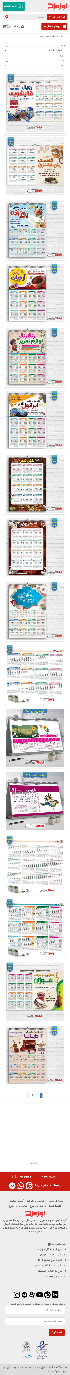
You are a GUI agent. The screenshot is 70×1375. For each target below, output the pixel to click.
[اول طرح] (57, 6)
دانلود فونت (54, 1206)
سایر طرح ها (50, 36)
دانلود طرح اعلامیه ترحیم (48, 1266)
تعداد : (62, 60)
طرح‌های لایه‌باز (54, 26)
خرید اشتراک (10, 6)
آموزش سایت (17, 1201)
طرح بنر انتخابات (53, 1276)
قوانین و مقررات (35, 1201)
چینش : (62, 45)
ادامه (35, 1163)
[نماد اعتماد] (35, 1350)
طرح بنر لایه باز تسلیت (50, 1271)
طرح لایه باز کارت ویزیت (49, 1249)
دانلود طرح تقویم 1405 (50, 1260)
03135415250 (25, 1177)
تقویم (42, 36)
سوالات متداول (55, 1201)
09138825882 (48, 1177)
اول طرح (60, 36)
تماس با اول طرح (18, 1206)
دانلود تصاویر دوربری (51, 1255)
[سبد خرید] (4, 27)
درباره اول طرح (38, 1206)
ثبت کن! (57, 1332)
